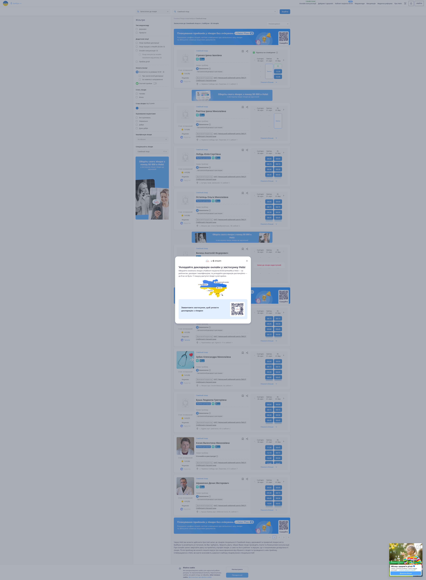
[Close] (247, 261)
